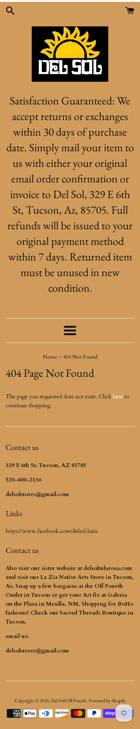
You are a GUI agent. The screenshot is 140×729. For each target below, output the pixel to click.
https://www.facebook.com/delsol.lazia (51, 531)
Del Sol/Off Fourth (69, 701)
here (118, 396)
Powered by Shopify (107, 701)
